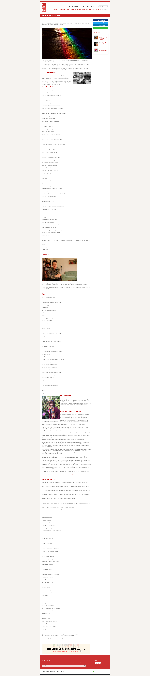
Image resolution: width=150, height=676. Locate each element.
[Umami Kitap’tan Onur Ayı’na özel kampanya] (96, 50)
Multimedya (98, 9)
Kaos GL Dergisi (82, 6)
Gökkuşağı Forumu (90, 9)
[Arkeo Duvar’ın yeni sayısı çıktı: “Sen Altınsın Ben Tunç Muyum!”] (96, 43)
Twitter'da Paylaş (101, 22)
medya (72, 9)
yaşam (83, 9)
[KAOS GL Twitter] (105, 9)
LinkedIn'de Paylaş (101, 25)
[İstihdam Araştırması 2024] (66, 648)
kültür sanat (78, 9)
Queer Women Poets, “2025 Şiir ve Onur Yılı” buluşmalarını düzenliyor (103, 37)
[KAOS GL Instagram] (107, 9)
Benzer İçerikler (97, 32)
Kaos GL (53, 20)
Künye (70, 6)
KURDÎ (96, 6)
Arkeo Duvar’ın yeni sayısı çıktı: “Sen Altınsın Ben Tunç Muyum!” (102, 44)
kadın (68, 9)
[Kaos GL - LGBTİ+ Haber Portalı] (44, 7)
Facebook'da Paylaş (101, 20)
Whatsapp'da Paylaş (101, 28)
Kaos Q (88, 6)
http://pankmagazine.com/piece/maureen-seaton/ (76, 473)
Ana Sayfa (56, 9)
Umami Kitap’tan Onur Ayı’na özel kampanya (103, 49)
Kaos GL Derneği (75, 6)
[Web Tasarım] (100, 671)
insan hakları (63, 9)
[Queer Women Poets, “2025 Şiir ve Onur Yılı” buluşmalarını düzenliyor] (96, 37)
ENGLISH (92, 6)
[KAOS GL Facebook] (103, 9)
